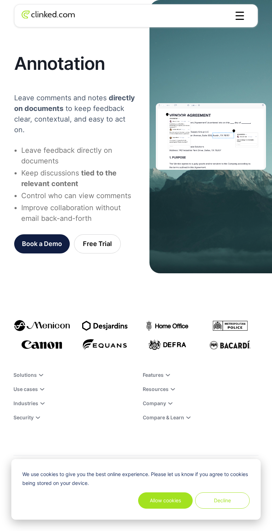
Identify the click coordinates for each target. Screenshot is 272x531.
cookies (49, 474)
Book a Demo (42, 243)
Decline (222, 500)
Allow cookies (165, 500)
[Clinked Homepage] (48, 16)
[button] (239, 16)
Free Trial (97, 243)
